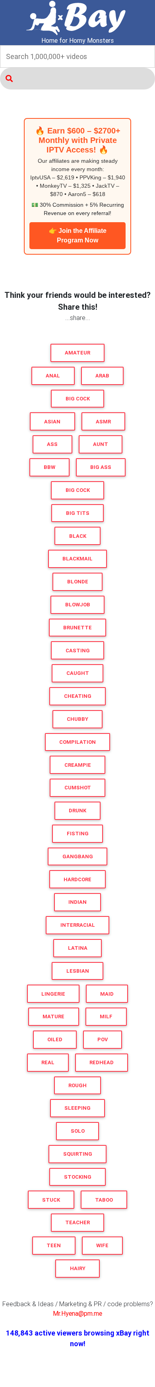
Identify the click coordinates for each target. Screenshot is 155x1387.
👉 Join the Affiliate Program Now (78, 235)
